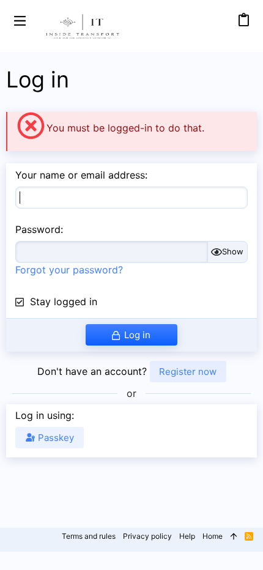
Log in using (43, 415)
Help (187, 536)
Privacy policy (147, 536)
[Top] (233, 537)
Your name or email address (80, 175)
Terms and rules (89, 536)
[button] (20, 20)
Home (212, 536)
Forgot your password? (69, 270)
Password (38, 229)
